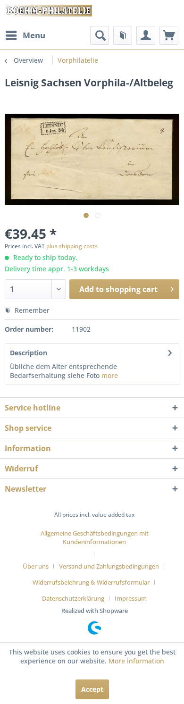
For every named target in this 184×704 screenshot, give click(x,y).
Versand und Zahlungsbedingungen (109, 566)
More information (136, 660)
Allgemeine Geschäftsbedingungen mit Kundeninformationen (95, 537)
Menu (34, 35)
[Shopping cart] (168, 35)
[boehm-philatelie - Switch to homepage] (48, 13)
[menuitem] (25, 35)
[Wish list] (122, 35)
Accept (92, 689)
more (109, 375)
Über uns (36, 566)
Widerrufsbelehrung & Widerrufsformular (91, 582)
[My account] (145, 35)
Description (28, 352)
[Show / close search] (99, 35)
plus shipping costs (72, 246)
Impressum (131, 598)
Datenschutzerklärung (73, 598)
